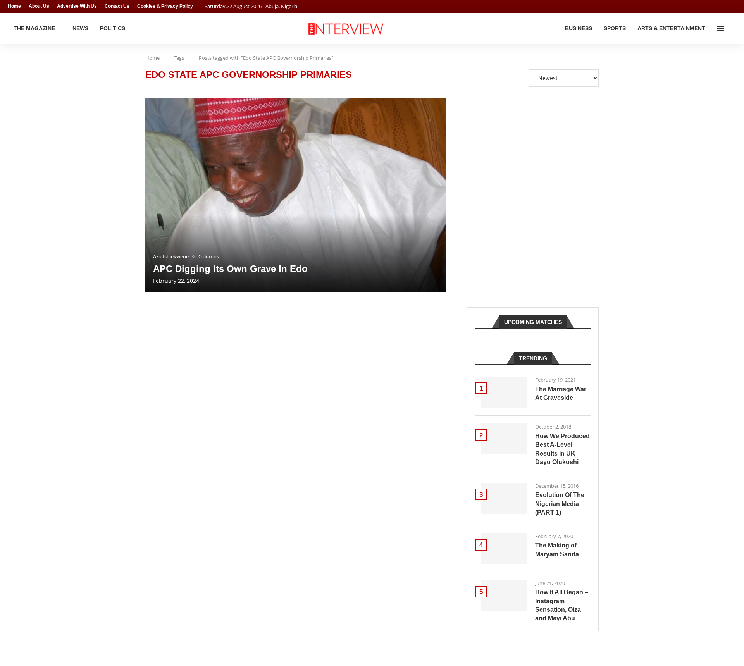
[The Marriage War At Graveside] (504, 392)
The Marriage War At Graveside (560, 393)
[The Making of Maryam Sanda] (504, 548)
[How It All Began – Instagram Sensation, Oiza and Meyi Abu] (504, 595)
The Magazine (34, 28)
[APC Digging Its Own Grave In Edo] (295, 195)
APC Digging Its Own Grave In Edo (230, 268)
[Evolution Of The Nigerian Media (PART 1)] (504, 498)
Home (14, 6)
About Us (39, 6)
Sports (615, 28)
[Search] (732, 28)
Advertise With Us (77, 6)
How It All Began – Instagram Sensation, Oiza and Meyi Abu (561, 605)
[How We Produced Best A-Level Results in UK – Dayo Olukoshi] (504, 438)
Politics (112, 28)
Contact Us (117, 6)
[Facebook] (719, 6)
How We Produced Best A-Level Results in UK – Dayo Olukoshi (562, 449)
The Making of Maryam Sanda (557, 549)
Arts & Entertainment (671, 28)
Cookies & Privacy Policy (165, 6)
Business (578, 28)
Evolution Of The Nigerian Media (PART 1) (559, 504)
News (80, 28)
